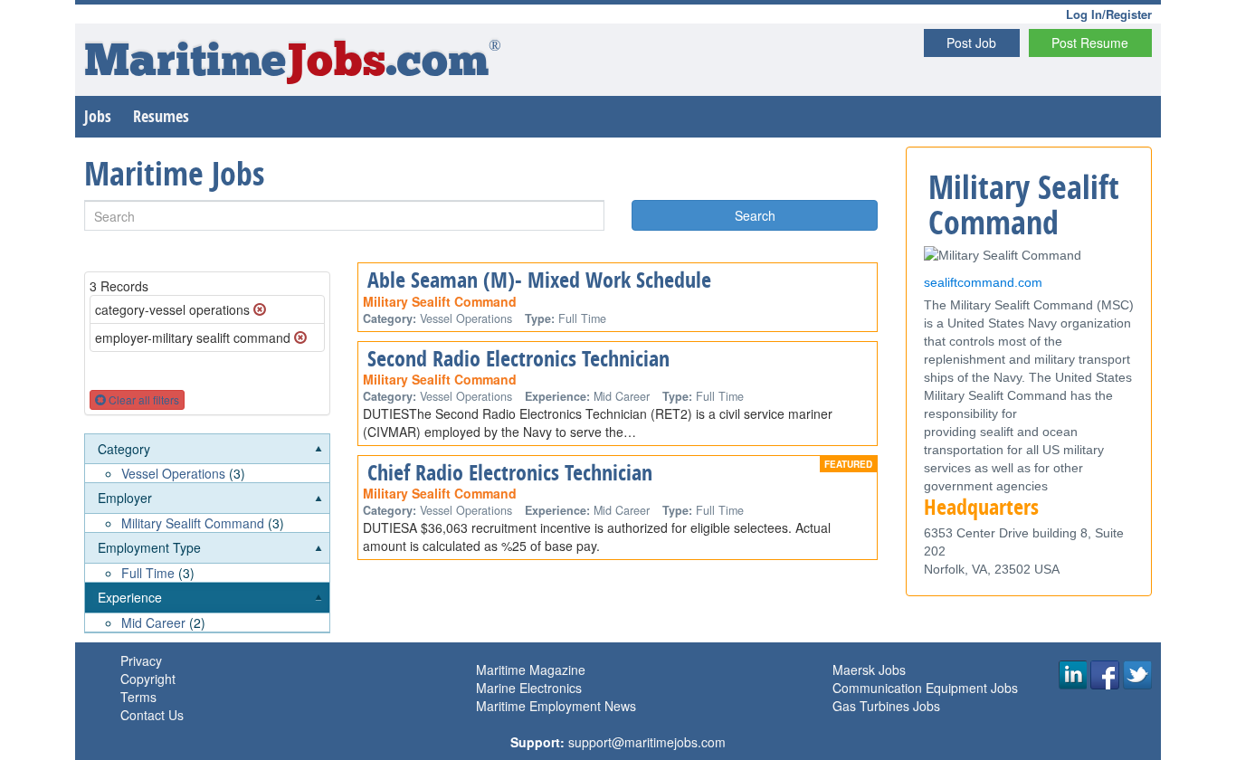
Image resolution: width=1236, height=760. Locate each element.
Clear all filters (142, 399)
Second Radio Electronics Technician (518, 358)
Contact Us (152, 715)
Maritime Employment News (556, 706)
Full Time (148, 573)
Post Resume (1089, 42)
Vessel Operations (173, 473)
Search (755, 215)
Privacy (141, 660)
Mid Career (153, 622)
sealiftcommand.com (983, 282)
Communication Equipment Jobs (925, 688)
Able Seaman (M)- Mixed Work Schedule (539, 279)
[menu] (207, 533)
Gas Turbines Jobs (886, 706)
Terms (138, 697)
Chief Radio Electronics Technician (509, 472)
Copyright (148, 679)
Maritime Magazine (530, 669)
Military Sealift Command (192, 523)
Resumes (161, 116)
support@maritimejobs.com (647, 742)
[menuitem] (207, 459)
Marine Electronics (529, 688)
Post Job (971, 42)
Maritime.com (292, 64)
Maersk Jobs (869, 669)
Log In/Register (1109, 14)
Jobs (97, 116)
